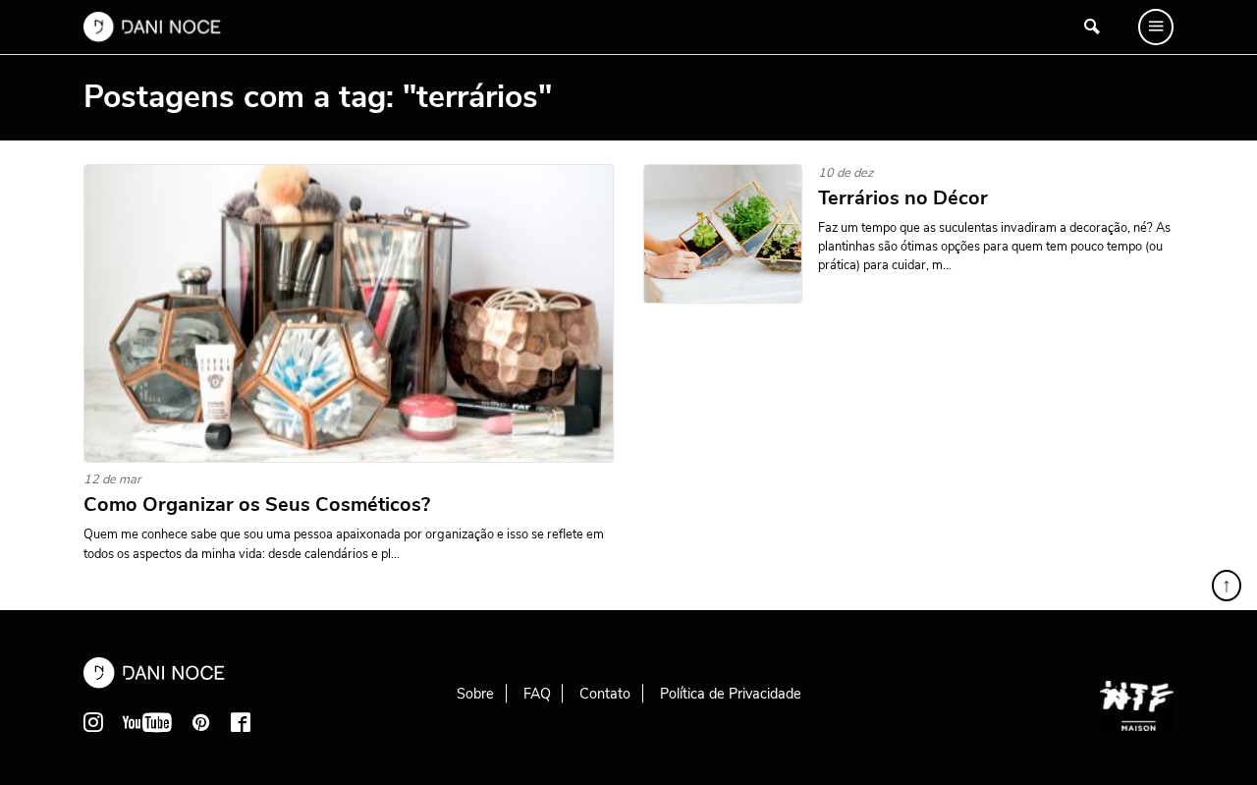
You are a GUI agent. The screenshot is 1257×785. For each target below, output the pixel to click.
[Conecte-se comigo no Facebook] (240, 722)
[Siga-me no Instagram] (93, 722)
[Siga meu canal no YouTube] (147, 722)
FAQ (537, 693)
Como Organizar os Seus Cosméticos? (256, 505)
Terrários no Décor (903, 198)
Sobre (475, 693)
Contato (604, 693)
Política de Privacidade (730, 693)
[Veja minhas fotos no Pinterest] (201, 722)
